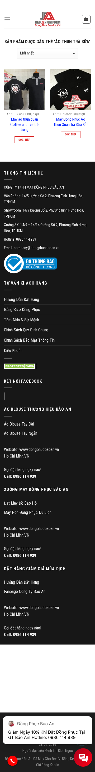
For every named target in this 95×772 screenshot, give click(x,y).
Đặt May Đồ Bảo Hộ (20, 503)
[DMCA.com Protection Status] (20, 366)
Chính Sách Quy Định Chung (26, 329)
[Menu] (7, 19)
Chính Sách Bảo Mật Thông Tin (29, 340)
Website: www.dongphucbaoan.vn (31, 449)
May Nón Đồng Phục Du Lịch (27, 512)
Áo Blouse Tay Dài (19, 424)
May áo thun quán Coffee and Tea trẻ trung (24, 124)
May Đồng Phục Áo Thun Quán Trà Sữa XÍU (71, 122)
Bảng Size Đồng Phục (22, 309)
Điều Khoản (13, 350)
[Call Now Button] (12, 761)
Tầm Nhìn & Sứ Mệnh (21, 319)
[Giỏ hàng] (86, 19)
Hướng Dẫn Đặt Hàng (21, 299)
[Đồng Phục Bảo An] (47, 19)
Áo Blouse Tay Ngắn (20, 433)
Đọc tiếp (24, 139)
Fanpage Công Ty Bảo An (24, 591)
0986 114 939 (24, 476)
